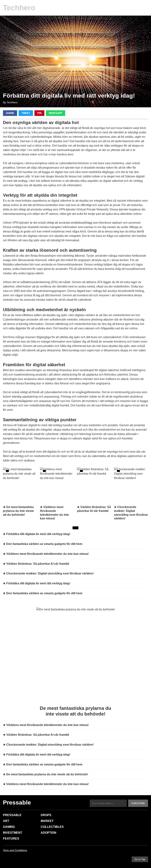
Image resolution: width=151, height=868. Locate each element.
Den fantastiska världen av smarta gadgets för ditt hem (44, 543)
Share (10, 113)
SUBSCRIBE (138, 803)
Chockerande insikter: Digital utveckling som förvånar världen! (50, 573)
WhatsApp (55, 113)
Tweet (26, 113)
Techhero (19, 8)
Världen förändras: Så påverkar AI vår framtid (37, 563)
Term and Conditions (15, 850)
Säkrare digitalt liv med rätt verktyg (39, 425)
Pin (39, 113)
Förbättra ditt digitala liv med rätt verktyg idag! (38, 534)
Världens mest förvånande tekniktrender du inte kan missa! (47, 553)
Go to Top (140, 859)
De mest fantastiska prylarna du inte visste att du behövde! (47, 774)
